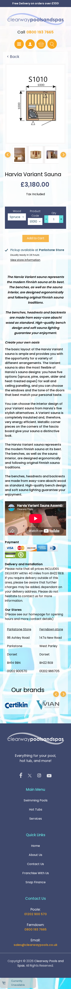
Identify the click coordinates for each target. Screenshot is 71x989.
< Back (13, 56)
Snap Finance (36, 882)
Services (35, 818)
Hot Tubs (35, 809)
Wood (17, 211)
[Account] (30, 44)
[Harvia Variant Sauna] (19, 154)
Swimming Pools (36, 800)
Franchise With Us (35, 873)
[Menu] (19, 44)
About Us (35, 855)
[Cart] (41, 44)
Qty (53, 213)
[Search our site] (52, 44)
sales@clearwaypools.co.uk (35, 945)
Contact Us (35, 864)
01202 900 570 (35, 914)
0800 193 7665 (40, 32)
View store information (25, 260)
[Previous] (8, 155)
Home (35, 846)
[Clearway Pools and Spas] (35, 19)
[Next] (63, 155)
